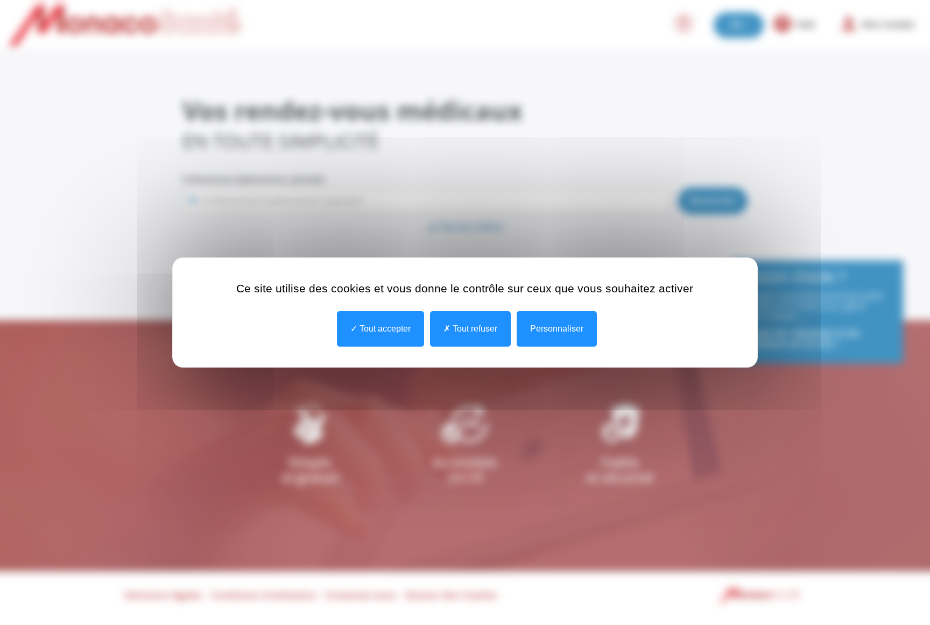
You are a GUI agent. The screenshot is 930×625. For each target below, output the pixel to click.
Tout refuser (473, 328)
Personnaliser (556, 328)
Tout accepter (384, 328)
